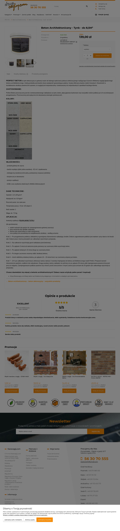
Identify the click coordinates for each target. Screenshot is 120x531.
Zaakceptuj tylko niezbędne (13, 519)
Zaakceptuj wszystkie (44, 519)
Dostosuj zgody (30, 519)
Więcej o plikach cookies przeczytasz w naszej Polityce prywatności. (25, 515)
